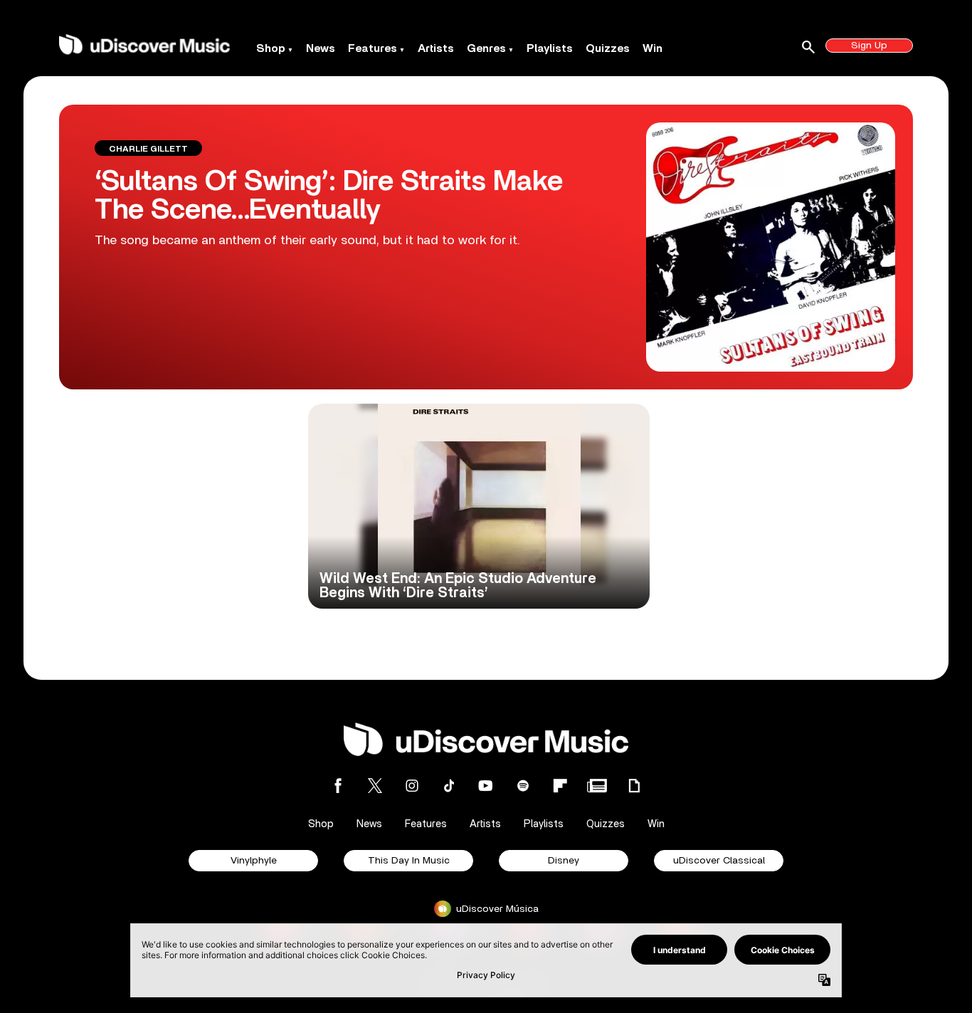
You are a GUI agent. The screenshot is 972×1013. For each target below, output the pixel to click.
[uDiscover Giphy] (634, 785)
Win (652, 48)
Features (372, 48)
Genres (486, 48)
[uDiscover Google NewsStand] (597, 785)
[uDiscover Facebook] (338, 785)
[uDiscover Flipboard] (560, 785)
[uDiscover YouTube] (486, 785)
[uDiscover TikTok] (449, 785)
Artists (436, 48)
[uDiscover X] (375, 785)
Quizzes (608, 48)
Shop (270, 48)
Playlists (550, 48)
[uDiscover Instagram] (412, 785)
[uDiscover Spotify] (523, 785)
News (320, 48)
